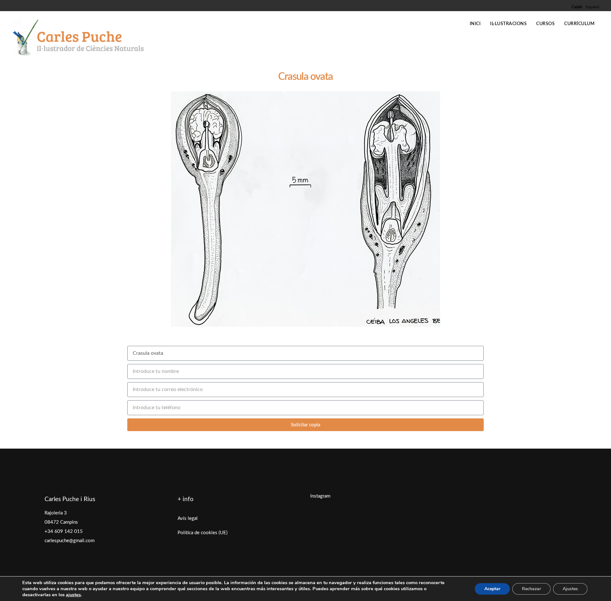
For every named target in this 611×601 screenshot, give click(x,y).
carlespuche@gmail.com (70, 540)
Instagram (320, 496)
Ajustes (570, 589)
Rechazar (531, 589)
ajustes (73, 595)
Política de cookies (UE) (203, 532)
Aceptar (492, 589)
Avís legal (188, 518)
